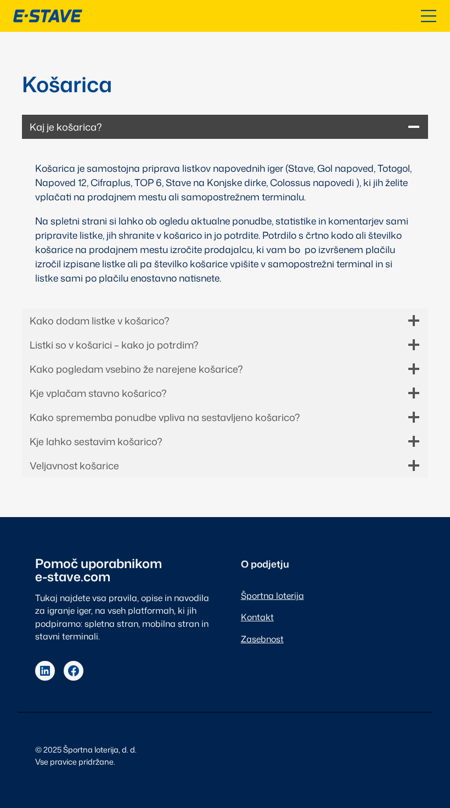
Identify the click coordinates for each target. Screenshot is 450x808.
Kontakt (257, 617)
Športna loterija (272, 596)
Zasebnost (262, 639)
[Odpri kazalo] (428, 16)
